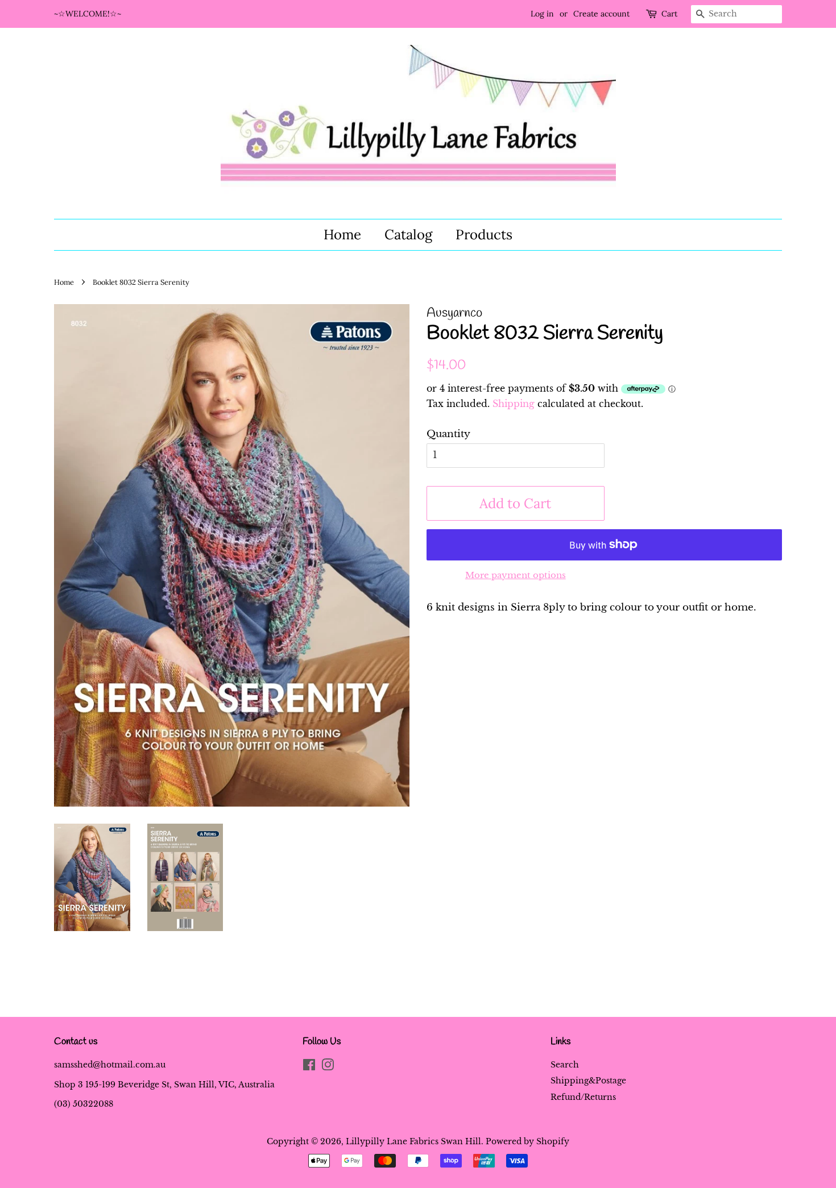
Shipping (514, 403)
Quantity (448, 434)
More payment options (515, 575)
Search (565, 1065)
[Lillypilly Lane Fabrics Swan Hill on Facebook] (309, 1067)
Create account (601, 14)
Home (342, 234)
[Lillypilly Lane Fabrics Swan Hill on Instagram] (327, 1067)
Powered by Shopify (527, 1141)
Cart (669, 14)
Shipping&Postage (588, 1080)
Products (484, 234)
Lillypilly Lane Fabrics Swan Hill (413, 1141)
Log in (542, 14)
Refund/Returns (583, 1097)
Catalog (408, 234)
